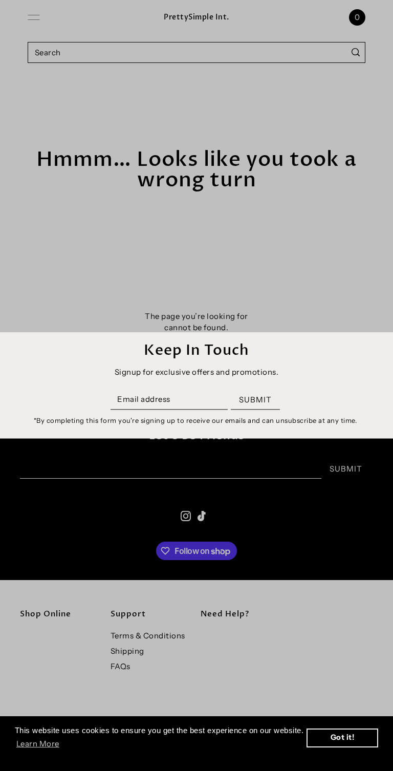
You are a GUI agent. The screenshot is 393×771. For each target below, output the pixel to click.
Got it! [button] (343, 737)
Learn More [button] (37, 743)
